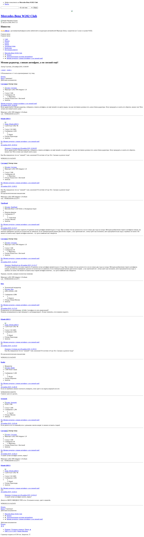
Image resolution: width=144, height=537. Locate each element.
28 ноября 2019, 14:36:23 (9, 454)
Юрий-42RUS (5, 118)
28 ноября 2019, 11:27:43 (9, 308)
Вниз (2, 78)
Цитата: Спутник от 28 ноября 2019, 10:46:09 (21, 148)
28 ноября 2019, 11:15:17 (9, 228)
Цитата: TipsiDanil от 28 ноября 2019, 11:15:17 (21, 265)
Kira (2, 284)
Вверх (3, 509)
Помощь (7, 529)
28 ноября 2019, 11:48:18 (9, 387)
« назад (3, 70)
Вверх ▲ (28, 529)
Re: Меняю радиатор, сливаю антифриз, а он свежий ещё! (20, 141)
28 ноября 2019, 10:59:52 (9, 145)
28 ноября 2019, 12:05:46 (9, 423)
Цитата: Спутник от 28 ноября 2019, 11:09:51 (21, 349)
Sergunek (4, 399)
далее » (9, 70)
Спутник (4, 84)
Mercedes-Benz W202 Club (19, 16)
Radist (3, 362)
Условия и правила (17, 529)
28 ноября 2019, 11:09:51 (9, 186)
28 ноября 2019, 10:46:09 (9, 105)
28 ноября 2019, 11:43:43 (9, 346)
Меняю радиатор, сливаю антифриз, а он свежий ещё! (19, 103)
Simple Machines (22, 531)
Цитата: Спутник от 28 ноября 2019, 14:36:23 (21, 495)
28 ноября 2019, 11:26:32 (9, 262)
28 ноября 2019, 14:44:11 (9, 492)
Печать (3, 76)
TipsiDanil (4, 203)
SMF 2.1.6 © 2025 (10, 531)
